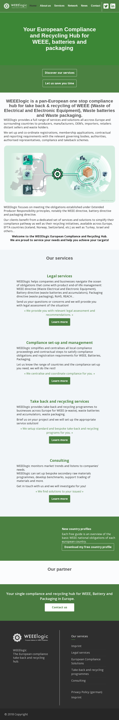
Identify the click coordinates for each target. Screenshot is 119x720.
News (84, 5)
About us (45, 5)
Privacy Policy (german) (86, 692)
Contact (95, 5)
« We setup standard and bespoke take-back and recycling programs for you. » (59, 430)
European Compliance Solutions (86, 661)
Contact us (59, 607)
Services (59, 5)
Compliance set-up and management (59, 342)
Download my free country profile (88, 547)
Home (33, 5)
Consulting (59, 460)
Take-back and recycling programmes (87, 672)
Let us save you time (59, 83)
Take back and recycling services (59, 401)
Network (73, 5)
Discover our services (59, 73)
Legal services (59, 275)
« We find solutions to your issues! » (59, 491)
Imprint (76, 646)
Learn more (59, 322)
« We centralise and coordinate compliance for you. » (59, 373)
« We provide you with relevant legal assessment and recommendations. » (59, 313)
